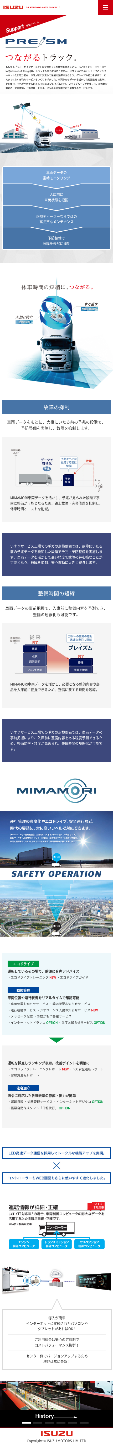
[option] (56, 1404)
